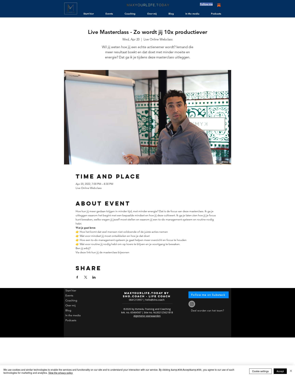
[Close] (291, 371)
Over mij (70, 305)
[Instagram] (191, 304)
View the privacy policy (60, 372)
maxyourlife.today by (146, 293)
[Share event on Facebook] (77, 277)
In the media (73, 315)
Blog (68, 310)
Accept (280, 371)
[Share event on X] (85, 277)
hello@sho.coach (155, 299)
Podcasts (70, 320)
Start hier (70, 290)
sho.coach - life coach (147, 296)
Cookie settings (260, 371)
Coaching (71, 300)
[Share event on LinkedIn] (94, 277)
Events (69, 295)
